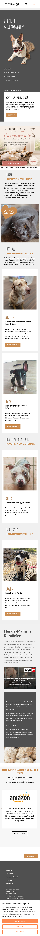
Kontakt (11, 115)
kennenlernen (19, 834)
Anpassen (20, 926)
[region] (20, 918)
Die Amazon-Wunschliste (19, 808)
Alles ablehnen (20, 932)
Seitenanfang (31, 856)
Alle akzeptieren (20, 921)
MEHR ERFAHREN (13, 345)
